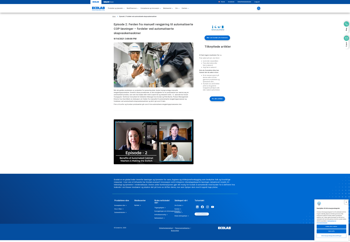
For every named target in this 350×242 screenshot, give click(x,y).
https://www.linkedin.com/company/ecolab (197, 207)
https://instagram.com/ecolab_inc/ (207, 207)
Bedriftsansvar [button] (132, 8)
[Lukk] (346, 202)
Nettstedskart (158, 218)
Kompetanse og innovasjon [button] (150, 8)
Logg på (257, 2)
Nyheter (136, 205)
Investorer (231, 2)
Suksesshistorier (119, 212)
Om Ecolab (178, 205)
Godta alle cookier (331, 226)
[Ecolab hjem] (98, 9)
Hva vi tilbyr (118, 209)
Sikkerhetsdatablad (166, 228)
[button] (124, 8)
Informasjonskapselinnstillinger (331, 235)
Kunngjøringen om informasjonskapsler (162, 211)
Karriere (177, 209)
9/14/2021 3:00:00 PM (125, 38)
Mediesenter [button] (167, 8)
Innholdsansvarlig (160, 214)
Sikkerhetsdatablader (244, 2)
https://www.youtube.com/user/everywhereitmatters (212, 207)
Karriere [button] (184, 8)
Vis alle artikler (217, 99)
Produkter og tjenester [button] (115, 8)
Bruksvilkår (175, 231)
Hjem (114, 16)
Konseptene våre (119, 205)
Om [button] (176, 8)
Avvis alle (331, 231)
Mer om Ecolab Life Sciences (217, 38)
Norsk (223, 2)
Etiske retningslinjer (181, 216)
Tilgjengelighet (159, 208)
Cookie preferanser (202, 214)
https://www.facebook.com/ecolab (202, 207)
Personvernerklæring (182, 228)
